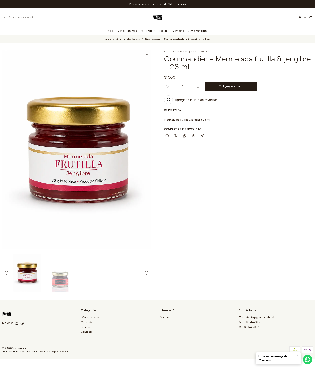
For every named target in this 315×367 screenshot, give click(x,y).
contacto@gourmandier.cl (258, 317)
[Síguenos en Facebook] (22, 323)
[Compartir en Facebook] (167, 136)
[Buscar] (5, 17)
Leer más (108, 4)
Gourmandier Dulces (128, 39)
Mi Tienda (86, 322)
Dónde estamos (90, 317)
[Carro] (310, 17)
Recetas (86, 327)
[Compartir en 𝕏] (176, 136)
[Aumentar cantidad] (198, 86)
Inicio (108, 39)
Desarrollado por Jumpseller (54, 351)
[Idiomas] (300, 17)
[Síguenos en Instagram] (17, 323)
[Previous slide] (5, 273)
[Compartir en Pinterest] (193, 136)
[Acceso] (305, 17)
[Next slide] (148, 273)
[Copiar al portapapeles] (202, 136)
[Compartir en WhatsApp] (185, 136)
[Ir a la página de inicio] (157, 17)
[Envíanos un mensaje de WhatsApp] (307, 359)
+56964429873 (251, 322)
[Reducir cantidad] (167, 86)
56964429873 (251, 327)
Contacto (87, 331)
